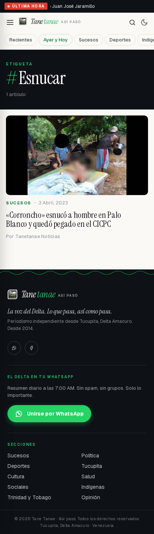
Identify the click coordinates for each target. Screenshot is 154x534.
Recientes (20, 40)
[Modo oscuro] (144, 22)
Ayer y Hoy (55, 40)
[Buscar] (132, 22)
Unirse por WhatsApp (55, 413)
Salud (88, 476)
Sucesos (88, 40)
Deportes (120, 40)
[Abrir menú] (10, 22)
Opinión (90, 497)
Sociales (17, 487)
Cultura (15, 476)
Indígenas (93, 487)
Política (90, 455)
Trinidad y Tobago (29, 497)
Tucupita (91, 466)
